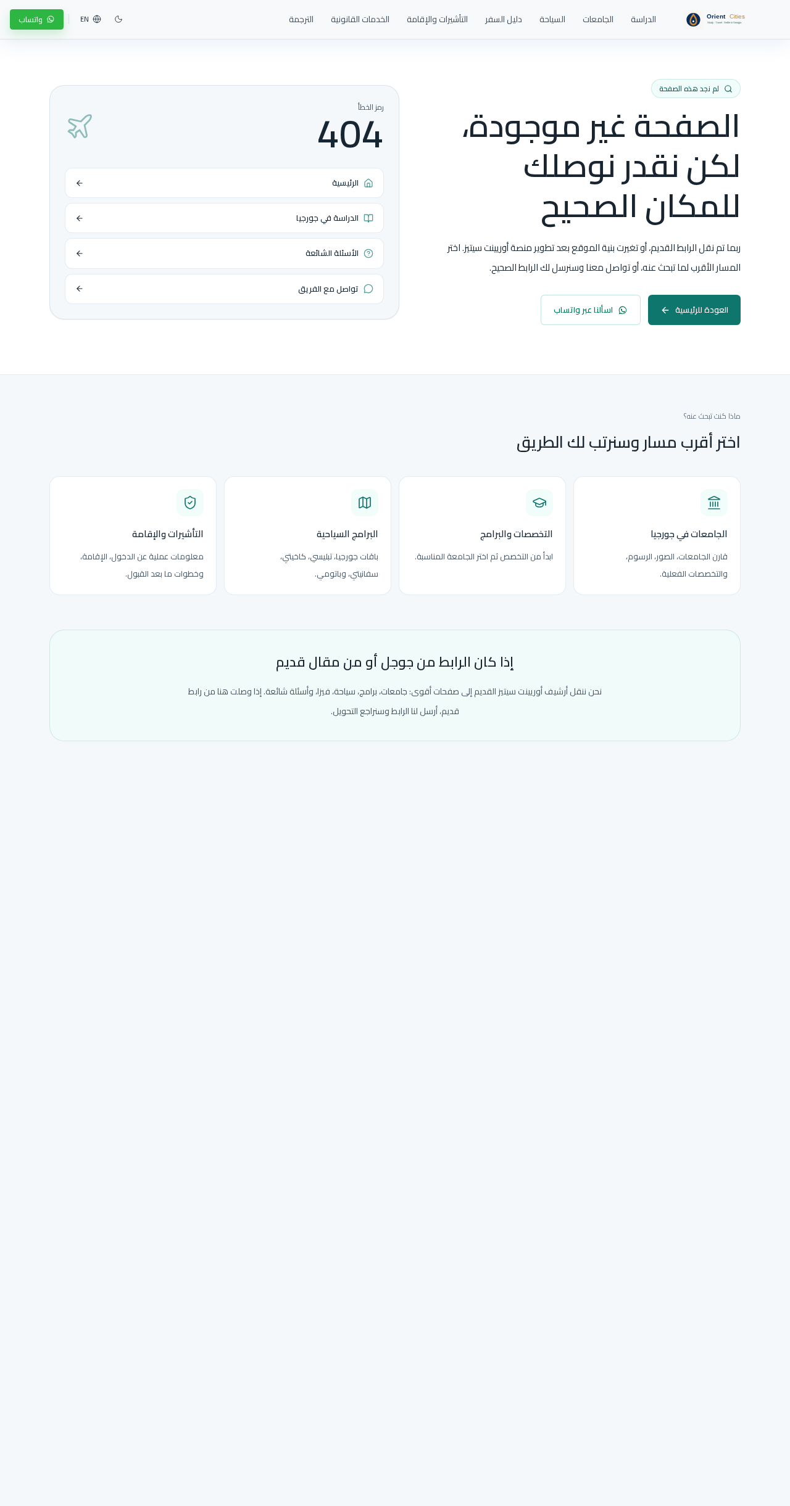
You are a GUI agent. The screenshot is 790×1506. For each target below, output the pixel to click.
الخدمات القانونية (360, 19)
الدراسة (643, 19)
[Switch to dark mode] (118, 19)
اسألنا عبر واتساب (583, 309)
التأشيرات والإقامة (437, 19)
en (84, 19)
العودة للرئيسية (701, 309)
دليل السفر (503, 19)
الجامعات (598, 19)
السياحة (552, 19)
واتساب (31, 19)
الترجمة (301, 19)
